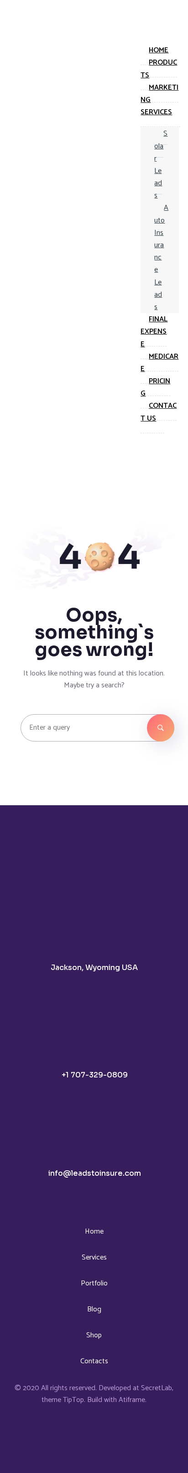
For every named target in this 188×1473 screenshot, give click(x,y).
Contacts (94, 1361)
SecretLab (156, 1388)
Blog (94, 1309)
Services (94, 1257)
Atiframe (132, 1400)
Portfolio (94, 1283)
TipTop (73, 1400)
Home (94, 1231)
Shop (94, 1335)
